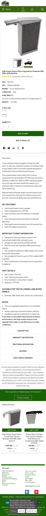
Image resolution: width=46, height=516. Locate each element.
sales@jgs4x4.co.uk (32, 486)
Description (23, 331)
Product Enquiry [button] (23, 398)
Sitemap (5, 485)
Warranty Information (23, 337)
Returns (4, 476)
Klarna (4, 480)
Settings (13, 511)
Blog (3, 482)
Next (43, 405)
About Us (5, 472)
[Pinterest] (23, 148)
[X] (18, 148)
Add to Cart (11, 430)
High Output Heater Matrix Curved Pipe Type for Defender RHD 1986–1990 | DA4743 (11, 437)
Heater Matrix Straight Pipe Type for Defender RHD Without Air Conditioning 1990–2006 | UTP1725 (34, 438)
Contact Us (6, 474)
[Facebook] (4, 148)
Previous (41, 405)
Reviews (23, 351)
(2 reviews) (16, 76)
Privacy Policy (6, 477)
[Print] (14, 148)
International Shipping (9, 479)
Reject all (21, 511)
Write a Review (27, 76)
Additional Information (23, 344)
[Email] (9, 148)
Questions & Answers (23, 358)
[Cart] (41, 9)
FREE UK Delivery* (8, 471)
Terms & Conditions (8, 483)
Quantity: (6, 122)
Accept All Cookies (32, 511)
